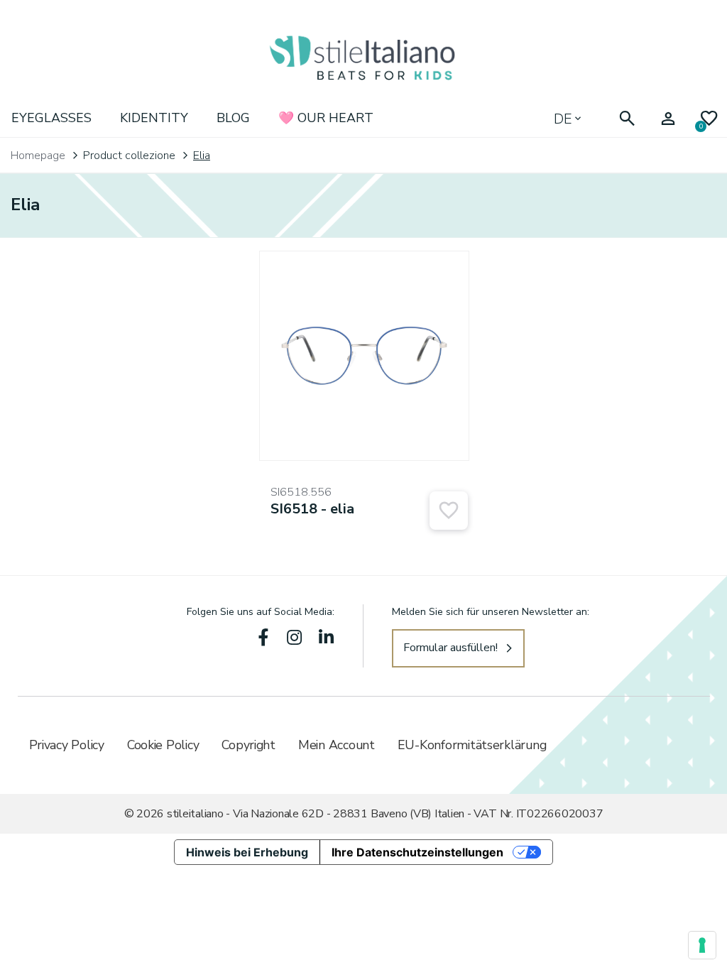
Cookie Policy (163, 744)
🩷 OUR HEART (325, 117)
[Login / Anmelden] (668, 119)
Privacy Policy (66, 744)
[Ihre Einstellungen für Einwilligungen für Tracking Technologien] (702, 945)
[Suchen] (627, 119)
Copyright (248, 744)
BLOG (233, 117)
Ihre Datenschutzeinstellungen (417, 852)
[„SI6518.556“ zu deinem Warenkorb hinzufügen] (449, 510)
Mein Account (336, 744)
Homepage (38, 155)
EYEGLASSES (51, 117)
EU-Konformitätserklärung (472, 744)
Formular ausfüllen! (450, 647)
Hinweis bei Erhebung (247, 852)
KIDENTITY (154, 117)
